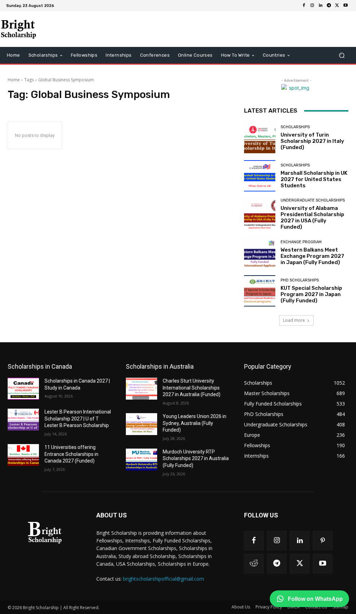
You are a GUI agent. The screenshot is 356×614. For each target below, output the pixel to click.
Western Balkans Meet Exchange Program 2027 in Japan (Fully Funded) (312, 256)
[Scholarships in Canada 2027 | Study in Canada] (23, 389)
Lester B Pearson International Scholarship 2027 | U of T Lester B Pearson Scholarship (77, 418)
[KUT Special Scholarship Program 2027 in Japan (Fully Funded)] (259, 290)
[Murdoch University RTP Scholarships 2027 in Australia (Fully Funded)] (141, 459)
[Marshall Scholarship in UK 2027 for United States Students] (259, 175)
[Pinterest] (322, 540)
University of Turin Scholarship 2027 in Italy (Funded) (312, 141)
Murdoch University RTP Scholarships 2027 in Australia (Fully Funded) (196, 458)
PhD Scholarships (300, 280)
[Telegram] (329, 5)
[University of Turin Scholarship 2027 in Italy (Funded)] (259, 137)
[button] (341, 55)
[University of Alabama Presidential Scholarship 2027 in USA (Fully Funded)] (259, 214)
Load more (294, 320)
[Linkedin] (320, 5)
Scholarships (295, 127)
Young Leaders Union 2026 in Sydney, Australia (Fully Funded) (194, 423)
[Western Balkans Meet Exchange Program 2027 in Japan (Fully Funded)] (259, 252)
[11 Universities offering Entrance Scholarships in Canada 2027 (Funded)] (23, 455)
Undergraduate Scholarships (313, 200)
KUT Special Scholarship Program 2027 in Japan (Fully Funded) (311, 294)
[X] (337, 5)
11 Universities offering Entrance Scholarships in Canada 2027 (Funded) (71, 454)
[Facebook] (304, 5)
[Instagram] (312, 5)
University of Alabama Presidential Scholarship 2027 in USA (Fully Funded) (312, 217)
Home (14, 80)
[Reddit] (254, 563)
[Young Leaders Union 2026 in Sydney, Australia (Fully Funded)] (141, 424)
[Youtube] (345, 5)
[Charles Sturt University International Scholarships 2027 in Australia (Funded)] (141, 389)
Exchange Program (301, 242)
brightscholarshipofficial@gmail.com (163, 578)
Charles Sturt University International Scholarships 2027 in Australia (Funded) (191, 387)
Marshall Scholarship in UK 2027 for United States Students (314, 179)
